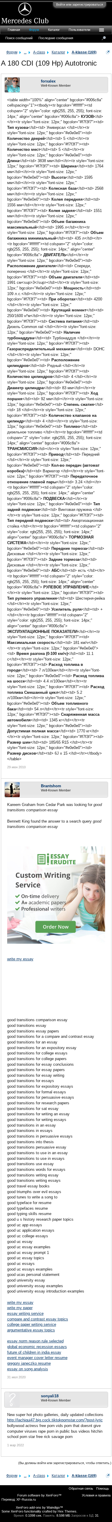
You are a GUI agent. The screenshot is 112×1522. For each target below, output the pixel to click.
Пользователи (79, 29)
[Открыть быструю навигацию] (108, 52)
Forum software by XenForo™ (39, 1495)
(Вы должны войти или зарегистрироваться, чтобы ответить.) (64, 1463)
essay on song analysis (27, 1369)
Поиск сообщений (19, 38)
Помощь (102, 1488)
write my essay (20, 959)
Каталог (54, 29)
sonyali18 (50, 1396)
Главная (14, 29)
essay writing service (25, 1313)
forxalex (48, 81)
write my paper (20, 1308)
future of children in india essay (34, 1352)
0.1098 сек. (33, 1515)
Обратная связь (81, 1488)
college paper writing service (31, 1324)
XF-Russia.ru (26, 1499)
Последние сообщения (56, 38)
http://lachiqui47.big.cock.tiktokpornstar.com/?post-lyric (55, 1420)
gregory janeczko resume (29, 1363)
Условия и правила (96, 1495)
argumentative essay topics (31, 1330)
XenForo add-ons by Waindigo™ (39, 1507)
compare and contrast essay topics (37, 1319)
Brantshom (51, 786)
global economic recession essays (37, 1346)
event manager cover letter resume (37, 1357)
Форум (34, 29)
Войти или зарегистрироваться (79, 4)
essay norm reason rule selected (35, 1341)
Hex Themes (67, 1511)
